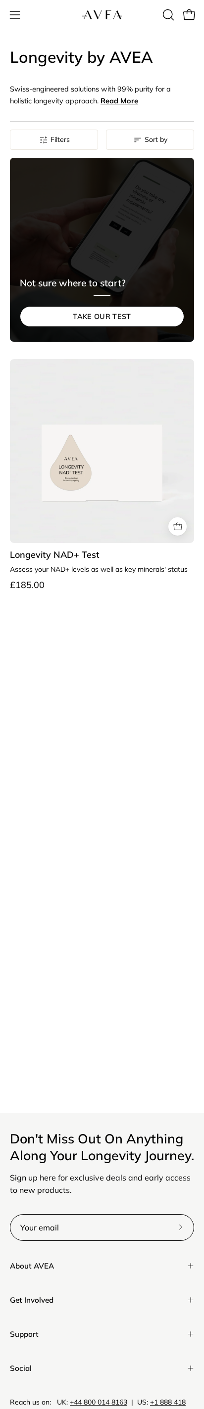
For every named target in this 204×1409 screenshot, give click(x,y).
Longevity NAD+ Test (55, 554)
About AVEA (32, 1266)
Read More (119, 100)
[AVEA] (102, 14)
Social (21, 1368)
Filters (60, 139)
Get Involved (31, 1300)
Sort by (156, 139)
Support (24, 1334)
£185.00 (27, 585)
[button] (167, 15)
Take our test (102, 316)
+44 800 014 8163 (98, 1402)
